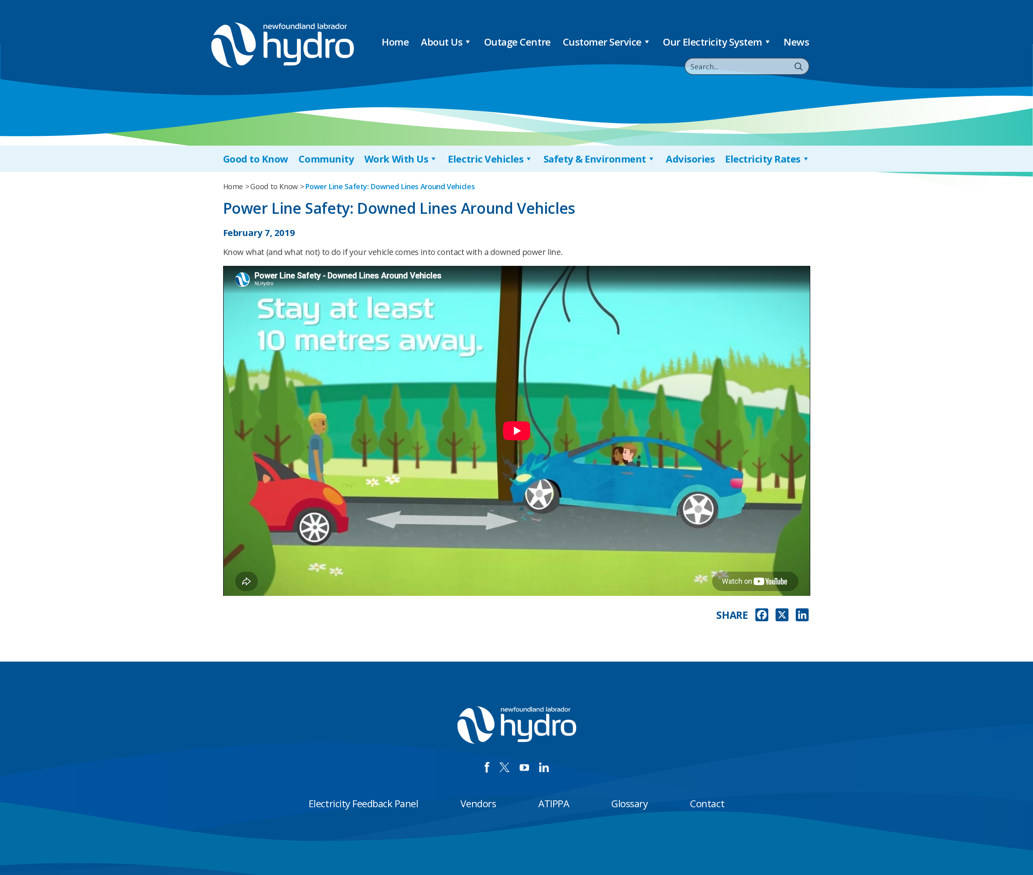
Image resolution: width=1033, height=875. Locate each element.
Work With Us (396, 158)
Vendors (478, 803)
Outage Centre (517, 41)
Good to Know (256, 158)
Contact (707, 803)
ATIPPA (553, 803)
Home (395, 41)
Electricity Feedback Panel (363, 803)
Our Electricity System (712, 41)
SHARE (732, 615)
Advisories (690, 158)
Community (326, 158)
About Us (441, 41)
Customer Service (602, 41)
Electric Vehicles (485, 158)
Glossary (629, 803)
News (796, 41)
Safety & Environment (595, 158)
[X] (782, 615)
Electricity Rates (763, 158)
